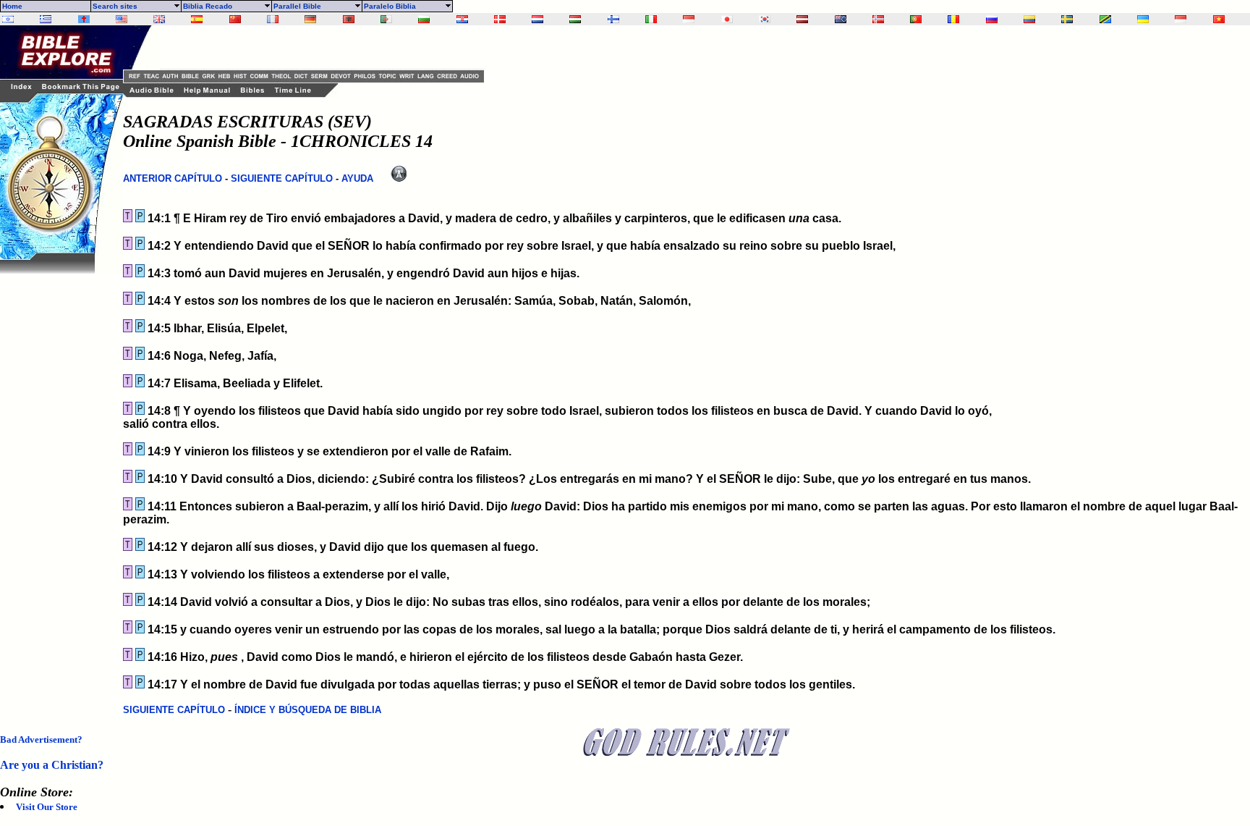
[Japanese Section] (727, 19)
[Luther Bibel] (310, 19)
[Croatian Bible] (462, 19)
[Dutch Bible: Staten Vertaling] (537, 19)
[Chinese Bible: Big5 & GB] (235, 19)
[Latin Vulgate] (84, 19)
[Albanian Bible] (348, 19)
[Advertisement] (58, 491)
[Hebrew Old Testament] (8, 19)
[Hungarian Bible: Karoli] (575, 19)
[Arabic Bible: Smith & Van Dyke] (386, 19)
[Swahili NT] (1105, 19)
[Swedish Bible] (1067, 19)
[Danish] (500, 19)
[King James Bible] (159, 19)
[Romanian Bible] (953, 19)
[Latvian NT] (802, 19)
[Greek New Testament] (45, 19)
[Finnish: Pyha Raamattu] (613, 19)
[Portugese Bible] (916, 19)
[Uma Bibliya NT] (1180, 19)
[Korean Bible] (764, 19)
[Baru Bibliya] (688, 19)
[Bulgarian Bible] (424, 19)
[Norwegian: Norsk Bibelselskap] (878, 19)
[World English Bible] (121, 19)
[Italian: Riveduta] (651, 19)
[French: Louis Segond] (273, 19)
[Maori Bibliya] (840, 19)
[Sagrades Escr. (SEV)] (197, 19)
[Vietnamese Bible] (1219, 19)
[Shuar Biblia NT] (1029, 19)
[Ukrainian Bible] (1143, 19)
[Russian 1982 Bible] (992, 19)
